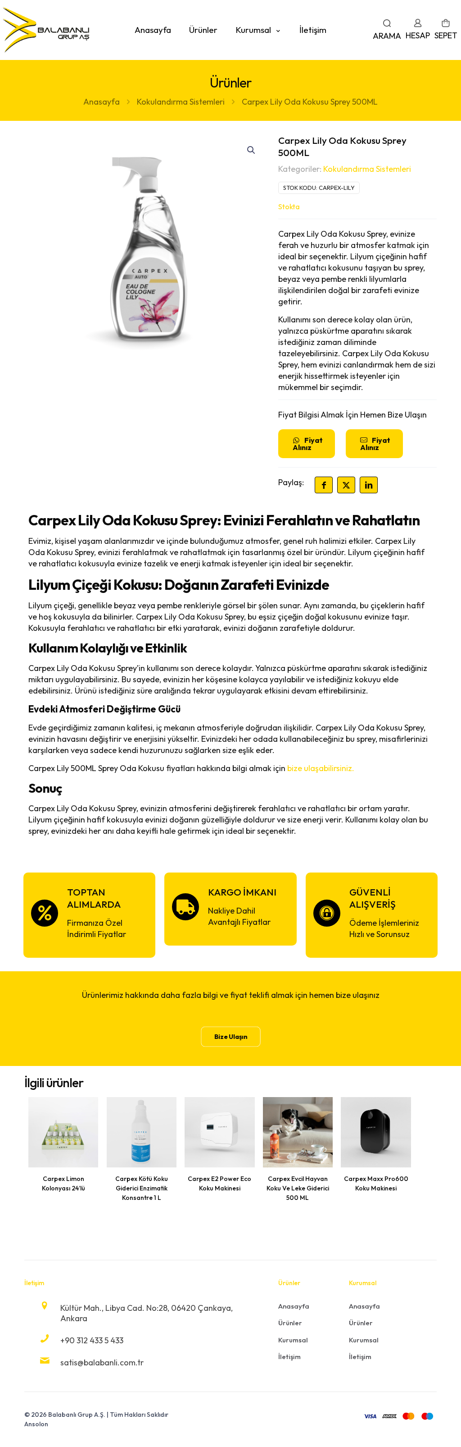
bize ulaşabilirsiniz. (320, 768)
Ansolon (36, 1424)
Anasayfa (101, 101)
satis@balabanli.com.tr (102, 1362)
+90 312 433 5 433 (91, 1340)
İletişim (289, 1356)
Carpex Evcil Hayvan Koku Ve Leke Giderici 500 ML (298, 1188)
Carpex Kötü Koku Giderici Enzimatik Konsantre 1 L (141, 1188)
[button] (252, 150)
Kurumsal (293, 1340)
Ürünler (290, 1322)
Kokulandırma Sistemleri (181, 101)
